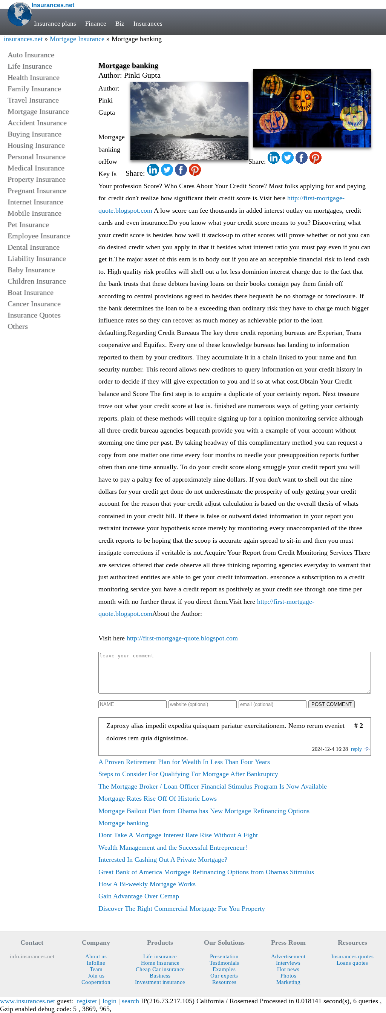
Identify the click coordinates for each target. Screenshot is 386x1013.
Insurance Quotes (34, 315)
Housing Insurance (36, 145)
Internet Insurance (35, 202)
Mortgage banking (123, 823)
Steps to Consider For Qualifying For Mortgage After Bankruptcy (188, 774)
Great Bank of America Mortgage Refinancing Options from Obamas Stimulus (206, 872)
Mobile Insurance (34, 213)
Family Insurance (34, 88)
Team (96, 969)
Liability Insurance (37, 258)
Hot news (288, 969)
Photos (288, 976)
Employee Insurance (39, 236)
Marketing (288, 982)
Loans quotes (352, 963)
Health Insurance (34, 77)
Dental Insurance (34, 247)
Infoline (96, 963)
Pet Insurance (28, 224)
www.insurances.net (27, 1001)
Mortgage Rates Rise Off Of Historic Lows (157, 798)
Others (18, 326)
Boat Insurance (31, 292)
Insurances (147, 23)
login (109, 1001)
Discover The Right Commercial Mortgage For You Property (181, 908)
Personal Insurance (37, 156)
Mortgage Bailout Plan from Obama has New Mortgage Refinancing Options (203, 811)
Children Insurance (37, 281)
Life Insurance (30, 66)
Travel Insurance (33, 100)
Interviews (288, 963)
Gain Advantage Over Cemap (138, 896)
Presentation (224, 956)
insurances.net (23, 39)
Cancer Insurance (34, 303)
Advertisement (288, 956)
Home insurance (160, 963)
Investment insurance (160, 982)
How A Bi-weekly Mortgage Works (147, 884)
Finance (95, 23)
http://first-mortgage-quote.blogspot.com (182, 638)
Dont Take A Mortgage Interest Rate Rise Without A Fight (178, 835)
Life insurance (160, 956)
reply (356, 749)
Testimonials (224, 963)
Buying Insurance (34, 134)
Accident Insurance (37, 122)
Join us (96, 976)
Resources (224, 982)
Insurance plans (55, 23)
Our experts (224, 976)
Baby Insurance (31, 270)
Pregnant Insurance (37, 190)
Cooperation (95, 982)
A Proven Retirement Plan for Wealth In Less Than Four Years (184, 762)
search (130, 1001)
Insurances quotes (352, 956)
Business (160, 976)
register (87, 1001)
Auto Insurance (31, 55)
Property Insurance (37, 179)
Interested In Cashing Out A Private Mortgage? (162, 859)
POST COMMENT (331, 704)
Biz (119, 23)
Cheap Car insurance (160, 969)
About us (96, 956)
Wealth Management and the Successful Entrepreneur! (172, 847)
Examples (224, 969)
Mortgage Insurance (77, 39)
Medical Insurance (36, 168)
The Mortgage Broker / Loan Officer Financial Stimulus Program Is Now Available (212, 786)
